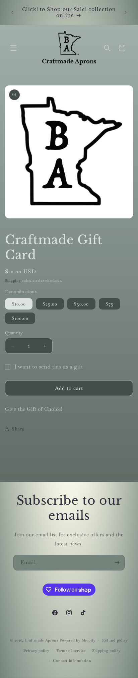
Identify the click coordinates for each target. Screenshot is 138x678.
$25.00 (50, 304)
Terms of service (71, 650)
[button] (13, 48)
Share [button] (18, 429)
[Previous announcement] (12, 12)
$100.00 (20, 318)
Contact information (72, 660)
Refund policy (115, 640)
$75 (110, 304)
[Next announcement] (125, 12)
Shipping (13, 280)
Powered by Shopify (78, 640)
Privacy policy (36, 650)
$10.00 (19, 304)
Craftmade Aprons (41, 640)
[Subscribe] (117, 562)
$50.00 (81, 304)
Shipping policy (106, 650)
